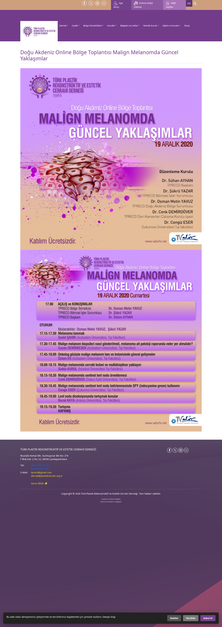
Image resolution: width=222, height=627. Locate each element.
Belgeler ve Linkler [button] (129, 25)
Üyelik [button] (75, 25)
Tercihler (191, 618)
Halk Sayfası (171, 4)
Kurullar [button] (111, 25)
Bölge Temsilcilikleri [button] (92, 25)
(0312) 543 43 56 (40, 468)
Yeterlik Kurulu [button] (150, 25)
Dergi (186, 25)
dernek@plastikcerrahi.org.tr (47, 475)
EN (189, 3)
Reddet (174, 618)
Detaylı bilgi (109, 616)
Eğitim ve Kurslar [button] (171, 25)
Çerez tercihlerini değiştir (111, 501)
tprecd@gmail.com (41, 472)
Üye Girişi (118, 4)
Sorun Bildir (38, 483)
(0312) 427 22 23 (40, 465)
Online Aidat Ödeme (143, 4)
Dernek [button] (62, 25)
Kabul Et (208, 618)
